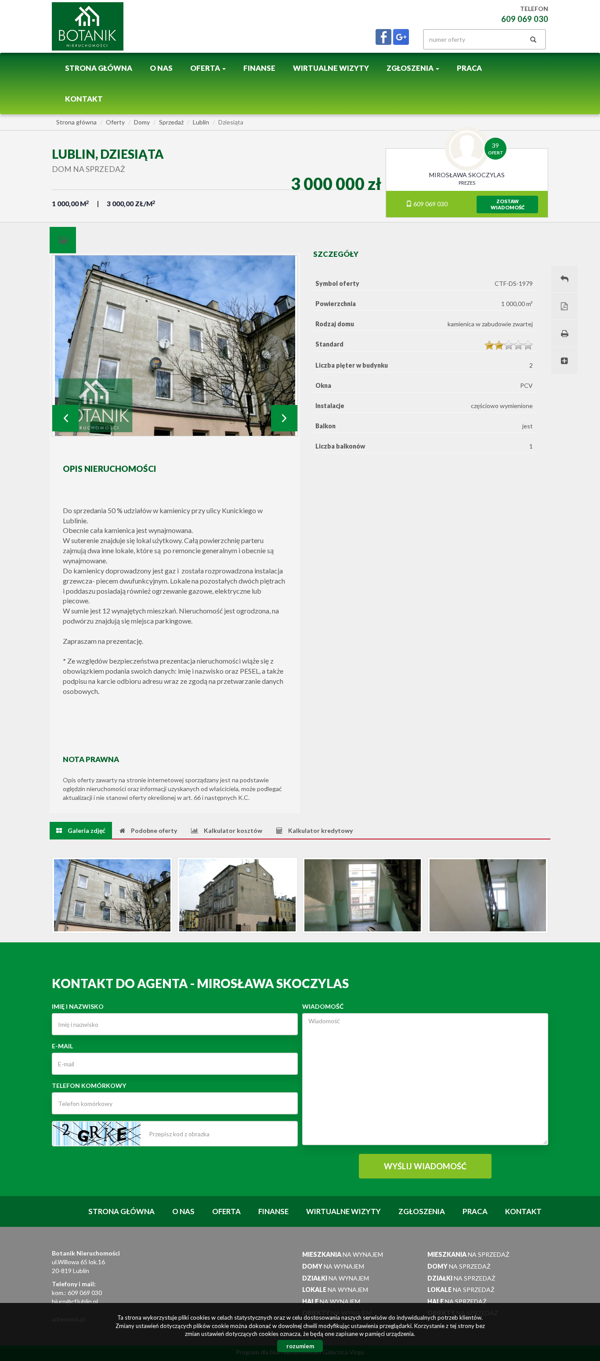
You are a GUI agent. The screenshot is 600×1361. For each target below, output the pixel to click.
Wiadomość (322, 1006)
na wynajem (342, 1254)
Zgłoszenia (421, 1211)
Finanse (259, 68)
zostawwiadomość (507, 204)
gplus (401, 37)
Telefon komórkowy (89, 1085)
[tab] (63, 240)
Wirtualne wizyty (331, 68)
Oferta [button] (205, 68)
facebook (383, 37)
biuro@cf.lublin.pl (75, 1301)
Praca (469, 68)
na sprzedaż (468, 1254)
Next (284, 418)
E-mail (62, 1046)
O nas (161, 68)
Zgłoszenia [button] (411, 68)
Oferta (226, 1211)
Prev (65, 418)
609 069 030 (430, 204)
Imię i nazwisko (78, 1006)
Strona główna (98, 68)
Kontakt (84, 99)
